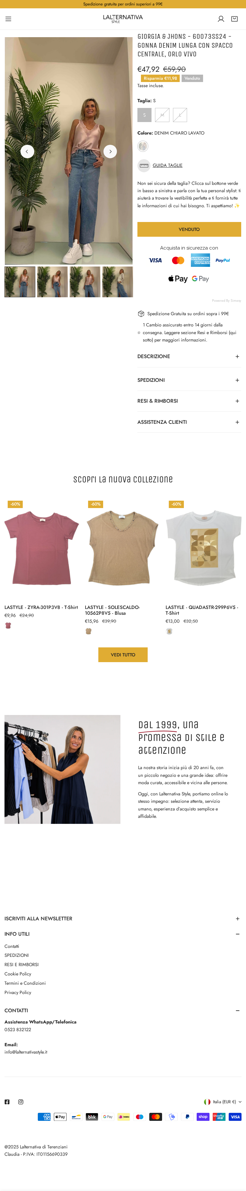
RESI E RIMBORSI (21, 964)
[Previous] (27, 151)
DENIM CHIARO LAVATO (143, 146)
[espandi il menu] (8, 19)
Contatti (11, 946)
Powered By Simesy (226, 300)
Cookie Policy (17, 974)
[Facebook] (7, 1101)
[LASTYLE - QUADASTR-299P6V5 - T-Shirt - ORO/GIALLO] (169, 631)
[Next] (110, 151)
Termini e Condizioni (25, 983)
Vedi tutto (123, 655)
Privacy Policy (17, 992)
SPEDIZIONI (16, 955)
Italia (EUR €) (224, 1102)
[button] (234, 19)
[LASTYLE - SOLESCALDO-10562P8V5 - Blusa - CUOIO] (88, 631)
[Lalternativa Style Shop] (123, 19)
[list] (69, 151)
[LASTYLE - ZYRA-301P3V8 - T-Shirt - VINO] (8, 625)
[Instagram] (21, 1101)
